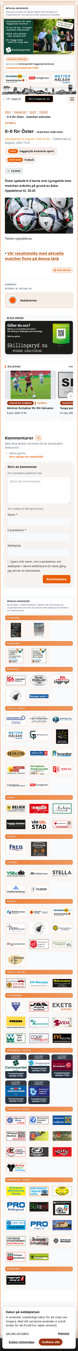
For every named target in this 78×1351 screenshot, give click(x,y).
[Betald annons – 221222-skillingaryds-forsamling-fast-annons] (39, 912)
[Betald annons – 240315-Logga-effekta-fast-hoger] (62, 719)
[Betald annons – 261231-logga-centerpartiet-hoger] (16, 1065)
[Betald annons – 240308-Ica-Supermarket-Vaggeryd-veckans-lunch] (62, 680)
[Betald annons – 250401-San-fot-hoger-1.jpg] (16, 769)
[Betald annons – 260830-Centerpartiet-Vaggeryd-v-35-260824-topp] (39, 36)
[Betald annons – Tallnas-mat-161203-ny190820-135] (16, 696)
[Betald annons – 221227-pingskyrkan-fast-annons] (16, 960)
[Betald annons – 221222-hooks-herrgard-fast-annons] (39, 680)
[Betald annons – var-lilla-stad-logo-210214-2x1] (39, 824)
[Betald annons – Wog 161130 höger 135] (16, 1006)
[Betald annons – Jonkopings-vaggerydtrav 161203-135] (39, 1152)
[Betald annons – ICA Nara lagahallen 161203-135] (16, 680)
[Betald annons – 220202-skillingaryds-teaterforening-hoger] (62, 1208)
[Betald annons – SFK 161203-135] (39, 1120)
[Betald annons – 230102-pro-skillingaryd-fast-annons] (16, 1207)
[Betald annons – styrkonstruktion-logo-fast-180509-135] (39, 1022)
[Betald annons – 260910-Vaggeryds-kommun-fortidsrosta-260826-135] (16, 655)
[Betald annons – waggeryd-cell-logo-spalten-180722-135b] (16, 1038)
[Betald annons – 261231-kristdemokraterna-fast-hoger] (16, 1091)
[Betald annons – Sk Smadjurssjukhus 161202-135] (39, 769)
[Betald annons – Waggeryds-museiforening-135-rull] (62, 1225)
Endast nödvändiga (21, 1342)
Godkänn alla (51, 1342)
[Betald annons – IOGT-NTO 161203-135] (16, 1225)
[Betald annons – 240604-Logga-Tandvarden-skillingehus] (16, 785)
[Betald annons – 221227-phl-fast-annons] (39, 78)
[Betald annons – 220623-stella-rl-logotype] (62, 873)
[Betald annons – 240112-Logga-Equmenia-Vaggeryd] (16, 944)
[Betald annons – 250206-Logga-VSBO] (16, 873)
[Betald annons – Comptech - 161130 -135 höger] (39, 1038)
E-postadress (17, 530)
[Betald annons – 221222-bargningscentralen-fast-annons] (16, 983)
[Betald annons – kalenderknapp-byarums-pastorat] (15, 78)
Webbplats (14, 545)
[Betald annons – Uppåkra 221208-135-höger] (62, 1006)
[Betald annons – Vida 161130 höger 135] (62, 1022)
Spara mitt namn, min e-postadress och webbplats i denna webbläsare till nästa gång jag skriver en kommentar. (37, 566)
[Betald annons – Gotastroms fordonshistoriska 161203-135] (62, 1191)
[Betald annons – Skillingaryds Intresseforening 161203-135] (16, 1257)
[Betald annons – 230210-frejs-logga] (16, 847)
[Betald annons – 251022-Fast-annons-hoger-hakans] (16, 754)
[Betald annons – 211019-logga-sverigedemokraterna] (39, 1063)
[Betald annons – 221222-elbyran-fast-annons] (39, 754)
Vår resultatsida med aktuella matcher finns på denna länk (34, 256)
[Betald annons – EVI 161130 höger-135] (62, 1038)
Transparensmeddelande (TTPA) (22, 67)
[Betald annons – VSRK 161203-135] (16, 1152)
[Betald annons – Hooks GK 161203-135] (39, 1136)
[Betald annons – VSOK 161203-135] (62, 1136)
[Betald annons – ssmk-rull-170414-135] (16, 1136)
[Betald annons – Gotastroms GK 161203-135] (62, 1120)
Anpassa (63, 1333)
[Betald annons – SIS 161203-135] (16, 1168)
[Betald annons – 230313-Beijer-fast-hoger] (16, 808)
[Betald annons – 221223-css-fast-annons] (39, 719)
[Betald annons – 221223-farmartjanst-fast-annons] (62, 754)
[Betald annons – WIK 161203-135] (16, 1120)
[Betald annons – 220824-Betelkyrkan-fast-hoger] (16, 912)
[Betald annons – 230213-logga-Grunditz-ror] (16, 719)
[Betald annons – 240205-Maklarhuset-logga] (39, 873)
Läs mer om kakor (17, 1333)
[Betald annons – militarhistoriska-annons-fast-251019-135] (16, 1191)
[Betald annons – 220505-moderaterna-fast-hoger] (39, 1091)
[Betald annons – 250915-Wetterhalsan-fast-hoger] (62, 79)
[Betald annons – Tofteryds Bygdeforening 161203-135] (16, 1241)
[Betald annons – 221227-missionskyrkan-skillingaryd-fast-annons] (62, 944)
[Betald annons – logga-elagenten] (39, 808)
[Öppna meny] (71, 99)
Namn (13, 514)
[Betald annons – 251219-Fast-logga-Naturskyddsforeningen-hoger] (39, 1257)
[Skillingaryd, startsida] (39, 99)
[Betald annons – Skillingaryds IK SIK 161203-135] (62, 1152)
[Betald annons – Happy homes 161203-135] (16, 824)
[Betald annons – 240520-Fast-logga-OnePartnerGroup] (16, 889)
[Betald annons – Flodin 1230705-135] (39, 889)
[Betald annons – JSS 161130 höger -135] (39, 1006)
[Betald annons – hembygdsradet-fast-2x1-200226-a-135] (39, 1191)
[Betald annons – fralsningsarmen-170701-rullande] (39, 944)
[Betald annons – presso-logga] (16, 1022)
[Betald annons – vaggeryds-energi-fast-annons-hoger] (16, 1280)
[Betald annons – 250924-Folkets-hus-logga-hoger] (39, 848)
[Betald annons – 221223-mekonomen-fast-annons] (62, 983)
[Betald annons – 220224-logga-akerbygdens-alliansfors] (62, 928)
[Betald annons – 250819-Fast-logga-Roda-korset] (62, 824)
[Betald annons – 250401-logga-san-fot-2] (62, 736)
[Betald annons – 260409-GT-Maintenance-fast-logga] (39, 735)
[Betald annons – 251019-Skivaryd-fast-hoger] (39, 1207)
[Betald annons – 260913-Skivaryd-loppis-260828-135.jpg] (16, 630)
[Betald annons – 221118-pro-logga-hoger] (39, 1225)
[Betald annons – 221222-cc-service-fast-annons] (39, 983)
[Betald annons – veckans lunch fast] (39, 696)
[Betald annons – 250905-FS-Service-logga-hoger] (62, 769)
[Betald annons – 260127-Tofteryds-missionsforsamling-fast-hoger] (16, 928)
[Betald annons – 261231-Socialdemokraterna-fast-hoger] (62, 1065)
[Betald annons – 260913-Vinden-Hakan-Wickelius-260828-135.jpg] (39, 630)
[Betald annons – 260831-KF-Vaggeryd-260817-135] (39, 655)
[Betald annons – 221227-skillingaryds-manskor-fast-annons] (62, 1241)
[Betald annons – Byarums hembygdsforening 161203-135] (39, 1241)
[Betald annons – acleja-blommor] (62, 808)
